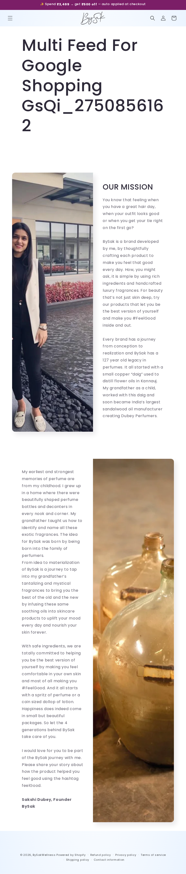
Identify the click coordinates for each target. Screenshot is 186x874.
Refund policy (100, 855)
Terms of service (153, 855)
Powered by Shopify (71, 855)
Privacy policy (125, 855)
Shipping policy (77, 860)
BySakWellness (44, 855)
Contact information (109, 860)
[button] (10, 18)
